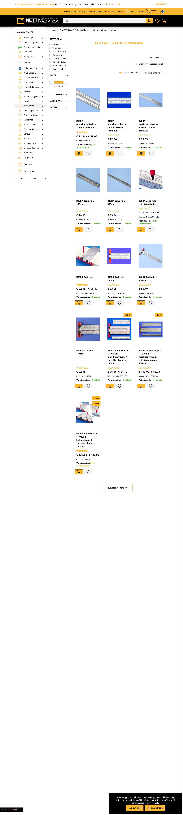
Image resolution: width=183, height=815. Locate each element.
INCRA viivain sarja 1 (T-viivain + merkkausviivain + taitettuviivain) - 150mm (118, 357)
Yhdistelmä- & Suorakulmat (60, 51)
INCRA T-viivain (84, 277)
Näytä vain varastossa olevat (150, 64)
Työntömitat (57, 48)
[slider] (51, 82)
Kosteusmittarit (59, 69)
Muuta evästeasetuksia (11, 809)
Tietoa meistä (117, 11)
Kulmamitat (57, 55)
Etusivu (52, 30)
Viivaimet (56, 44)
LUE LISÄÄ (160, 4)
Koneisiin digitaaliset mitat (60, 62)
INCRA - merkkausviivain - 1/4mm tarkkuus (86, 124)
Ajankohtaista (103, 11)
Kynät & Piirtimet (59, 58)
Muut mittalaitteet (60, 65)
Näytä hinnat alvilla (132, 72)
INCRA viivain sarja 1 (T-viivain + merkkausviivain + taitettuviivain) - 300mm (150, 357)
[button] (119, 57)
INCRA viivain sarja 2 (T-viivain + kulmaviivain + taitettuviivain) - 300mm (87, 440)
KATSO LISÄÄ (114, 4)
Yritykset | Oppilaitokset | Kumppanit (79, 11)
